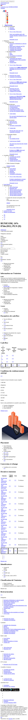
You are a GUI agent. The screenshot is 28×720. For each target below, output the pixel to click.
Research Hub (13, 158)
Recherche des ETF (14, 88)
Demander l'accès (11, 209)
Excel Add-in (13, 168)
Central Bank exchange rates (16, 109)
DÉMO (8, 203)
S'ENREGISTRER (13, 7)
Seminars (9, 166)
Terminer (3, 8)
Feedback (6, 701)
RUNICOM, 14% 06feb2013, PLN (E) (4, 544)
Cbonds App (13, 170)
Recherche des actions (15, 75)
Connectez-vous (4, 7)
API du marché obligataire (16, 189)
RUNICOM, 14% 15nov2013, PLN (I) (4, 515)
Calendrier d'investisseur (15, 50)
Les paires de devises (14, 108)
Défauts (5, 626)
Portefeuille (12, 29)
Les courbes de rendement (16, 55)
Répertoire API (13, 188)
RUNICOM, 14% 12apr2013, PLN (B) (4, 533)
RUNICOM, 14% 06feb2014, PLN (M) (4, 498)
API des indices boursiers (16, 195)
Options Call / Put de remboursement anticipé (14, 629)
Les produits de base (14, 138)
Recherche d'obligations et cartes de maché (14, 600)
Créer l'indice (7, 656)
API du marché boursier (15, 191)
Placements (6, 627)
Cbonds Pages (13, 62)
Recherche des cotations (15, 47)
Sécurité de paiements (9, 680)
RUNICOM (6, 286)
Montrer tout (3, 561)
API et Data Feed (14, 187)
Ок (1, 717)
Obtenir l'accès (4, 410)
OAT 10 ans (6, 613)
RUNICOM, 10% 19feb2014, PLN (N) (4, 492)
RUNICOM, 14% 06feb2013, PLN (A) (4, 551)
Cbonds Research (14, 159)
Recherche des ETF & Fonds (10, 664)
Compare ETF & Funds (15, 91)
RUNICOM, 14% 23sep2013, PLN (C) (4, 527)
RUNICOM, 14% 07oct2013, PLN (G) (4, 521)
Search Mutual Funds (15, 90)
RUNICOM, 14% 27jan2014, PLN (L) (4, 503)
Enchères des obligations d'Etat (11, 630)
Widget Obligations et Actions (11, 641)
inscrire (10, 718)
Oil (10, 136)
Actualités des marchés (15, 156)
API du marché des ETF (15, 192)
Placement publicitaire (9, 700)
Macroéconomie (13, 122)
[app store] (5, 690)
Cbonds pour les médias (15, 160)
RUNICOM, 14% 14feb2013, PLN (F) (4, 539)
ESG (11, 53)
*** (1, 243)
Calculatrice (6, 685)
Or (10, 137)
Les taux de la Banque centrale (17, 111)
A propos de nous (8, 210)
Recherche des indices (15, 105)
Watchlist (12, 27)
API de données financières (16, 193)
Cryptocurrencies (14, 107)
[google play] (14, 690)
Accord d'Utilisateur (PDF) (10, 702)
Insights (13, 166)
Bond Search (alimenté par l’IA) (17, 46)
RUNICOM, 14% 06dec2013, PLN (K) (4, 509)
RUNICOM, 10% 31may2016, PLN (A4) (4, 480)
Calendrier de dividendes (15, 77)
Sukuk (11, 54)
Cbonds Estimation (8, 604)
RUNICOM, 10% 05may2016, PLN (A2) (4, 486)
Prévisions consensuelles (15, 125)
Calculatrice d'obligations (15, 174)
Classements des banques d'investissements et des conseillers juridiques (18, 60)
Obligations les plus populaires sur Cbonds (14, 612)
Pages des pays (13, 121)
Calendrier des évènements (16, 49)
